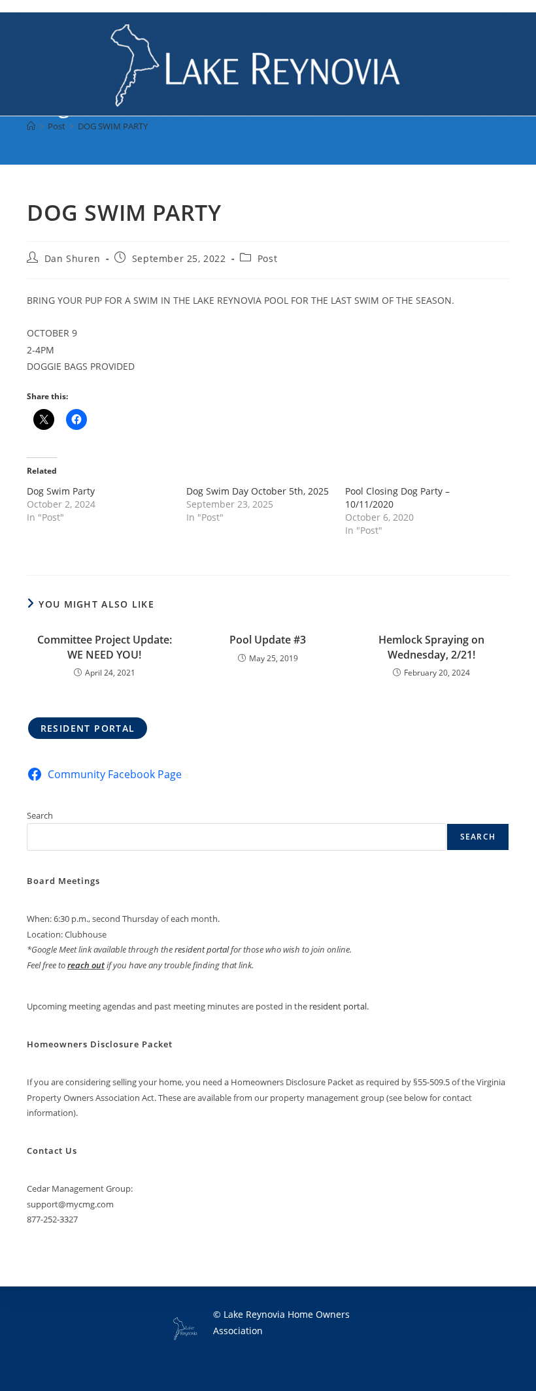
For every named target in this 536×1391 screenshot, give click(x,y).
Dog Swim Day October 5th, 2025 (257, 491)
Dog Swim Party (61, 491)
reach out (86, 965)
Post (267, 258)
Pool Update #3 (267, 639)
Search (40, 815)
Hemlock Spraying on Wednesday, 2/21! (431, 646)
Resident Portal (88, 728)
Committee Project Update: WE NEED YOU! (104, 646)
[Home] (31, 126)
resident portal (202, 949)
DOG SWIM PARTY (113, 126)
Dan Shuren (72, 258)
